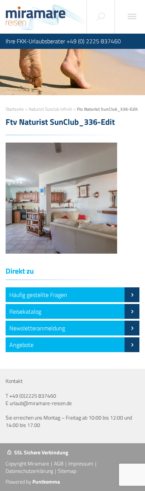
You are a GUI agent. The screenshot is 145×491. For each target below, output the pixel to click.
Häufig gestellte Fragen (38, 294)
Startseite (15, 109)
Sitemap (67, 471)
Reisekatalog (25, 311)
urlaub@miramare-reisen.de (41, 403)
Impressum (80, 463)
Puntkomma (46, 481)
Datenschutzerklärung (29, 471)
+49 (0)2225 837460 (32, 396)
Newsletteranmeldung (37, 328)
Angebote (21, 344)
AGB (59, 463)
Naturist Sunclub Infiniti (50, 109)
